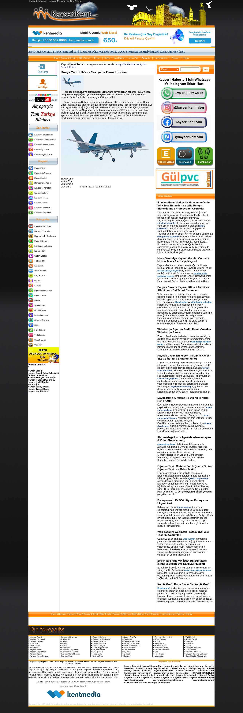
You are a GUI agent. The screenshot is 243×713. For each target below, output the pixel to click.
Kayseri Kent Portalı (72, 64)
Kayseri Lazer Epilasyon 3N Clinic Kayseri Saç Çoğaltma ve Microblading (184, 357)
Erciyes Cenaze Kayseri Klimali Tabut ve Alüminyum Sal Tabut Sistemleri (183, 289)
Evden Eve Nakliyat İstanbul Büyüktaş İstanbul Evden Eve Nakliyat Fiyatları (182, 562)
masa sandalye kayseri (168, 271)
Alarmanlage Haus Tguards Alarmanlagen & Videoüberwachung (184, 439)
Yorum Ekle (67, 181)
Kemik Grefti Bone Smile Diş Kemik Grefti (183, 584)
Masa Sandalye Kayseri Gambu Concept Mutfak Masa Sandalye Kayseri (183, 260)
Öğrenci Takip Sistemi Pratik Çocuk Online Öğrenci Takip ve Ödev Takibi (184, 468)
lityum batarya (184, 507)
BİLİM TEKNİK (107, 64)
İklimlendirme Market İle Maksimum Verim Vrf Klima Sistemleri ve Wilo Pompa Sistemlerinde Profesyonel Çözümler (183, 205)
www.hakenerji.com (134, 680)
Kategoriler (92, 64)
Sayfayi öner (67, 178)
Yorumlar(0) (67, 184)
